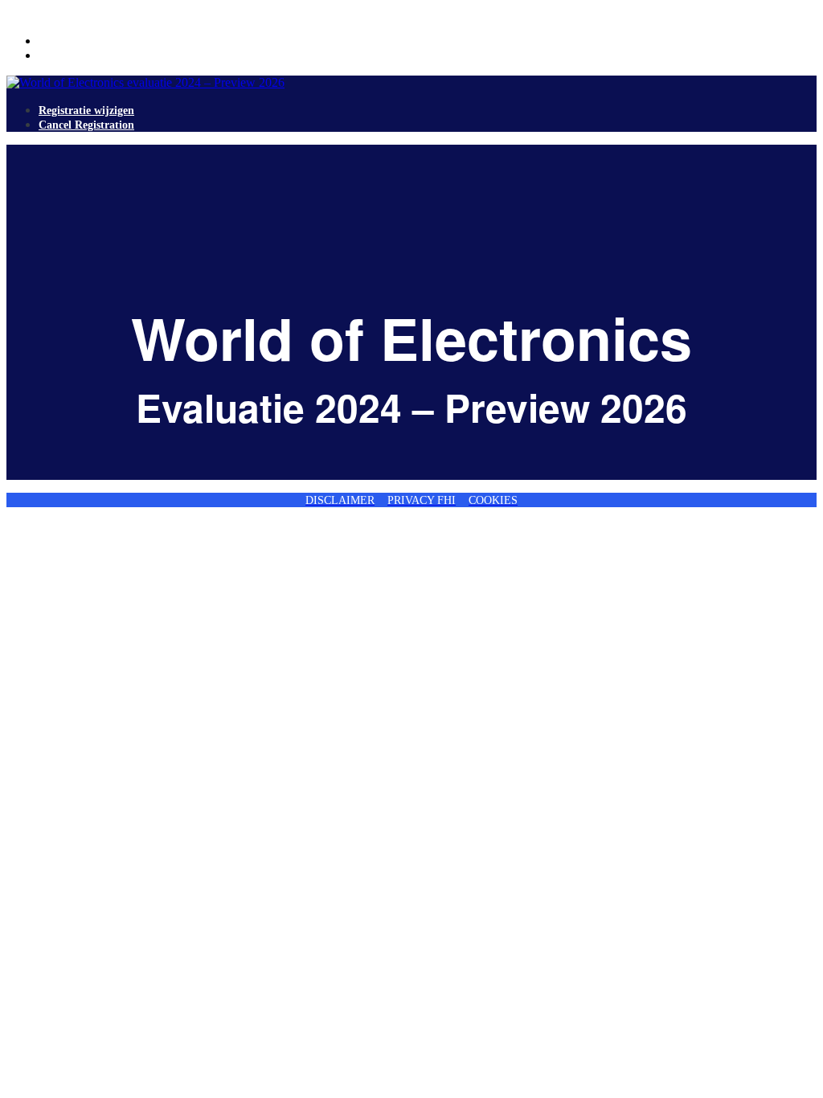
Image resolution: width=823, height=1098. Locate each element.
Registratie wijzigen (86, 41)
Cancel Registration (86, 56)
